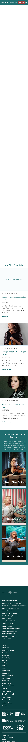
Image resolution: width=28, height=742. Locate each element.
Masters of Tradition (7, 626)
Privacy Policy (6, 735)
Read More (5, 316)
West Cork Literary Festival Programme (12, 616)
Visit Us (4, 645)
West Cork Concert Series (9, 633)
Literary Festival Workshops (9, 621)
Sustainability (5, 673)
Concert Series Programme (9, 636)
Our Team (4, 665)
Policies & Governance (8, 675)
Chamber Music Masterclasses (10, 608)
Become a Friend (6, 683)
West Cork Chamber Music (9, 600)
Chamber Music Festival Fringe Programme (14, 606)
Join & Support (6, 678)
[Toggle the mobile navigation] (26, 3)
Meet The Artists (6, 639)
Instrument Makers (7, 611)
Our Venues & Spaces (8, 650)
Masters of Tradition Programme (11, 628)
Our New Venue (6, 670)
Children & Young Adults (8, 623)
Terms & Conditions (7, 737)
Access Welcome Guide (8, 741)
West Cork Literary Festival (9, 613)
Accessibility (5, 655)
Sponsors (4, 668)
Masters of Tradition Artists (9, 631)
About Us (4, 660)
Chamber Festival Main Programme (11, 603)
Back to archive (15, 246)
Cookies (4, 739)
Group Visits (5, 653)
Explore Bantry (6, 658)
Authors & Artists (6, 618)
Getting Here (5, 648)
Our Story (4, 663)
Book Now (21, 2)
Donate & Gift (5, 681)
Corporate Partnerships (8, 686)
